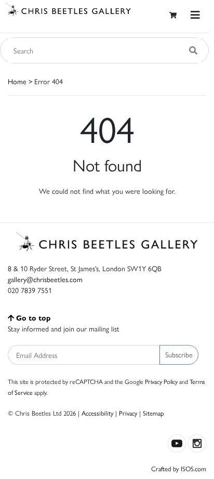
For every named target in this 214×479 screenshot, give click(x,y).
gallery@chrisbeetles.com (45, 279)
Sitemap (153, 413)
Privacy (128, 413)
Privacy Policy (161, 381)
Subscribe (179, 354)
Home (17, 81)
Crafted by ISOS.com (178, 468)
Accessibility (97, 413)
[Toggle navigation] (195, 15)
